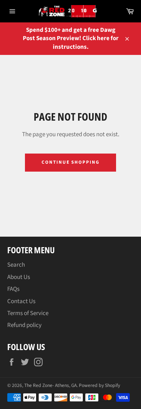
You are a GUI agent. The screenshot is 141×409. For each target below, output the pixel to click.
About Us (18, 277)
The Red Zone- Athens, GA (50, 385)
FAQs (13, 289)
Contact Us (21, 301)
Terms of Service (27, 313)
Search (16, 265)
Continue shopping (70, 162)
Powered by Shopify (99, 385)
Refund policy (24, 325)
